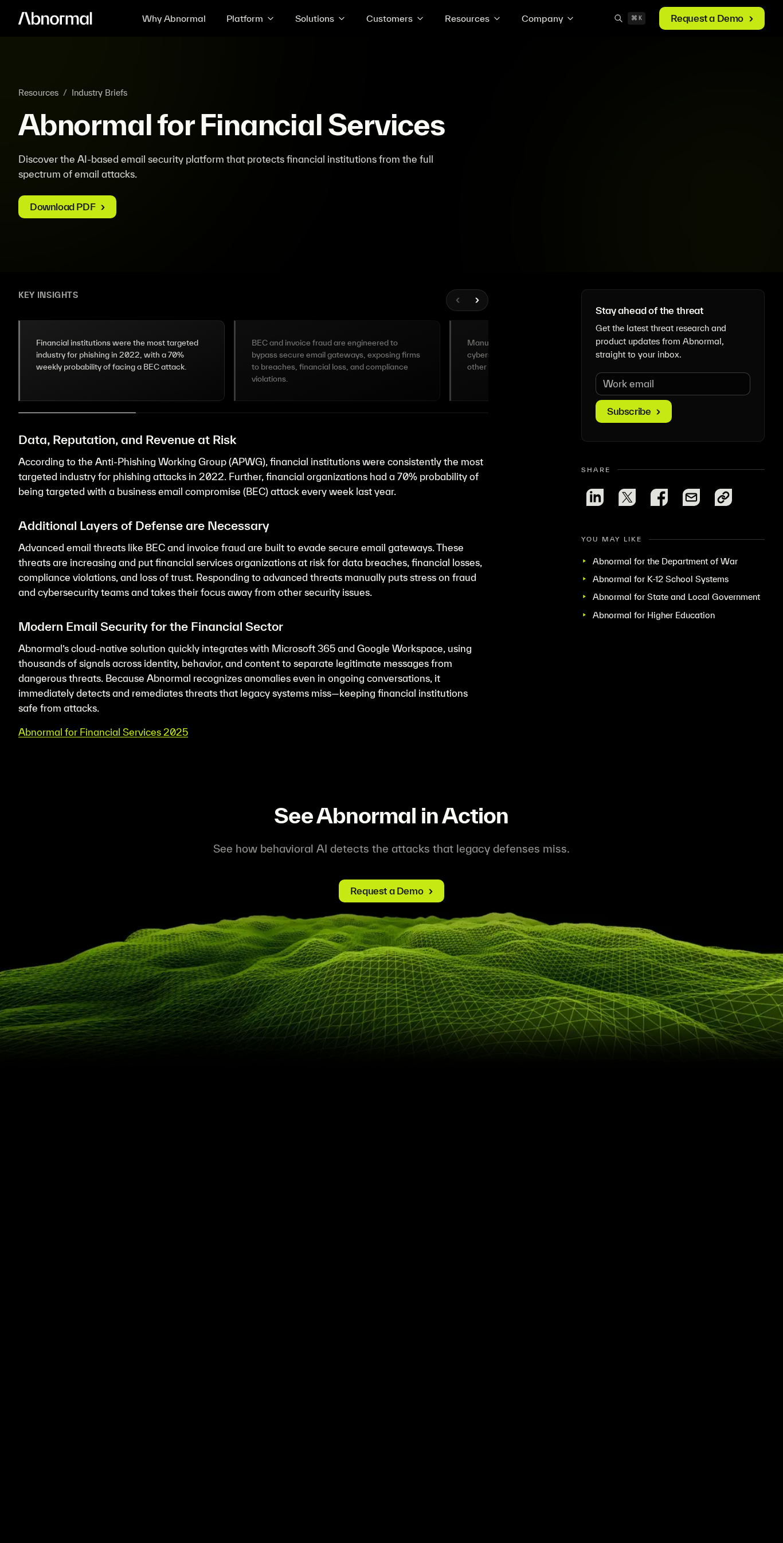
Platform (244, 18)
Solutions (314, 18)
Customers (389, 18)
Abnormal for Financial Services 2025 (103, 732)
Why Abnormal (174, 18)
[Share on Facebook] (659, 497)
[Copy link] (723, 497)
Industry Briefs (99, 92)
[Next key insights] (476, 300)
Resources (467, 18)
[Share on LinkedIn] (595, 497)
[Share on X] (627, 497)
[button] (121, 360)
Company (542, 18)
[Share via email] (691, 497)
